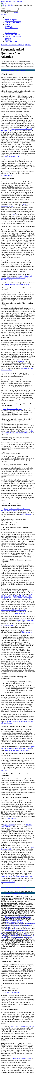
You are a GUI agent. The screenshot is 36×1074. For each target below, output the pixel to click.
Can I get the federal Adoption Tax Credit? (17, 929)
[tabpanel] (18, 478)
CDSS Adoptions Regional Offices (15, 920)
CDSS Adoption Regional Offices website (16, 284)
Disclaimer (4, 14)
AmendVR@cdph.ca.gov (13, 992)
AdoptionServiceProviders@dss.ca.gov (16, 750)
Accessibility (14, 934)
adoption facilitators (9, 825)
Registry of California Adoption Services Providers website (17, 747)
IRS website (21, 361)
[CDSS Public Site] (7, 5)
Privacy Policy (29, 937)
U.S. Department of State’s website (20, 1058)
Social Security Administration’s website (22, 1026)
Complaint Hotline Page (8, 882)
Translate (15, 12)
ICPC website (5, 770)
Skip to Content (17, 1)
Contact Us (26, 935)
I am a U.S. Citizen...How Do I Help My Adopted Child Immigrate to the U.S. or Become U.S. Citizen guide (17, 596)
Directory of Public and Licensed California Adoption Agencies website (15, 509)
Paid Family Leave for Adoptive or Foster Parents (20, 924)
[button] (13, 70)
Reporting (8, 38)
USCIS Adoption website (17, 613)
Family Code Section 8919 (25, 620)
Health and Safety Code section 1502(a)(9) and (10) (16, 876)
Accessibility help (6, 1)
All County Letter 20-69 (12, 156)
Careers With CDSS (11, 41)
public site (15, 214)
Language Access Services (13, 36)
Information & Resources (12, 34)
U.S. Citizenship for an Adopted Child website (15, 609)
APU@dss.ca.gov (6, 175)
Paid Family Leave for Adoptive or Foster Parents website (17, 432)
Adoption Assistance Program (12, 409)
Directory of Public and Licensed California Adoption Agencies (16, 277)
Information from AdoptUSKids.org (15, 930)
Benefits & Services (11, 33)
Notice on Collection (16, 937)
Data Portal (8, 40)
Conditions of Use (15, 935)
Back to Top (4, 934)
